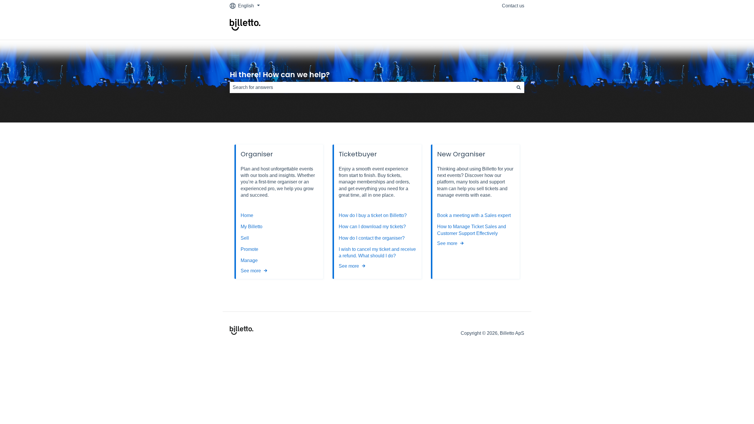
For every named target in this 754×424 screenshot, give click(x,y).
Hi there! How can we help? (280, 74)
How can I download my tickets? (372, 226)
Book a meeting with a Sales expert (474, 215)
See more (251, 270)
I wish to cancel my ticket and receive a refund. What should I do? (377, 252)
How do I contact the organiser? (372, 238)
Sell (245, 238)
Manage (249, 260)
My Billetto (251, 226)
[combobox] (371, 87)
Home (247, 215)
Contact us (513, 5)
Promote (249, 249)
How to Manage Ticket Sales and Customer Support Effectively (471, 230)
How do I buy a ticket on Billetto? (373, 215)
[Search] (518, 87)
